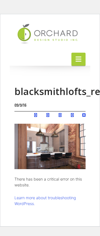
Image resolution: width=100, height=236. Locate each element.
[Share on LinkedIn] (60, 115)
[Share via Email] (84, 115)
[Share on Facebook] (35, 115)
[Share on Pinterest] (72, 115)
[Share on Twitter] (47, 115)
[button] (78, 59)
